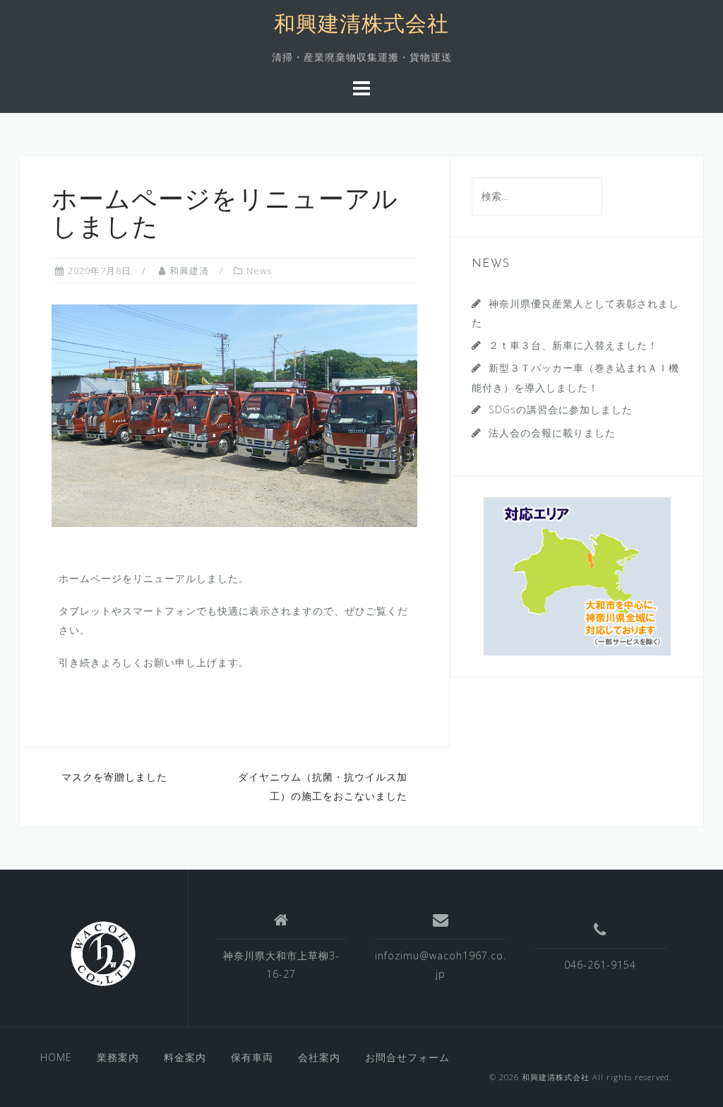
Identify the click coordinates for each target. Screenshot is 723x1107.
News (259, 270)
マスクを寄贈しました (114, 776)
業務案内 (118, 1057)
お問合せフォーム (407, 1057)
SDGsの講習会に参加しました (561, 409)
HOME (56, 1057)
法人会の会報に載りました (552, 432)
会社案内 (319, 1057)
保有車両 (252, 1057)
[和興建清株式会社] (103, 953)
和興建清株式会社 (361, 26)
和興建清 (189, 270)
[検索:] (537, 196)
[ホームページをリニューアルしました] (234, 414)
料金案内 (185, 1057)
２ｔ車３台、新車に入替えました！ (573, 345)
